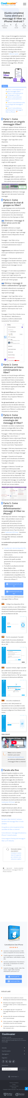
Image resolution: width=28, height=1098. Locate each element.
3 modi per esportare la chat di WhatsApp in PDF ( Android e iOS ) (14, 1027)
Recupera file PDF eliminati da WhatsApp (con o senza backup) (14, 1017)
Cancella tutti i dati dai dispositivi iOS (15, 548)
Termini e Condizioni (14, 1082)
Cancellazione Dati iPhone (13, 945)
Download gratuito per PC (15, 585)
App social (16, 27)
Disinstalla (14, 1087)
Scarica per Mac (15, 981)
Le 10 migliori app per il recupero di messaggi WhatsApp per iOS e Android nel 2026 (14, 1011)
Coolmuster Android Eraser (16, 757)
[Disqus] (14, 898)
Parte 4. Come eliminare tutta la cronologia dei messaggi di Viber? (15, 104)
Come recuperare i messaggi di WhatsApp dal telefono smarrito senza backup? (14, 1022)
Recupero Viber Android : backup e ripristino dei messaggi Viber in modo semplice (13, 821)
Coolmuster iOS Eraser (11, 532)
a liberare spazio (14, 54)
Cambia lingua (14, 1076)
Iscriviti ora (22, 1069)
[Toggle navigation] (24, 4)
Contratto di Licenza (14, 1086)
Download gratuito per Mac (15, 592)
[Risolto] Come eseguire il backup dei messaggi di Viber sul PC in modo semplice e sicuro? (15, 1004)
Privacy (14, 1084)
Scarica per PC (14, 976)
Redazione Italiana (5, 27)
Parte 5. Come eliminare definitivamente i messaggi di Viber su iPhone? (14, 110)
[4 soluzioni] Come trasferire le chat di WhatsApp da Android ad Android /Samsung (14, 998)
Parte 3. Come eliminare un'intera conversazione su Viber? (14, 99)
